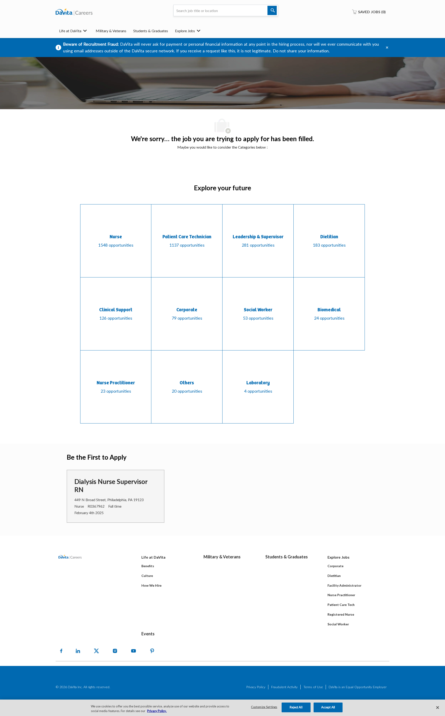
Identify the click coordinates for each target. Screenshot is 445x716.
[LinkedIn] (77, 650)
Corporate (335, 566)
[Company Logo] (74, 12)
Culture (147, 576)
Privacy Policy (255, 687)
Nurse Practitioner (341, 595)
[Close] (437, 707)
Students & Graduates (150, 31)
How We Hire (151, 585)
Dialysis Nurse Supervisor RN (110, 485)
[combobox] (226, 10)
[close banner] (387, 47)
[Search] (272, 10)
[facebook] (61, 650)
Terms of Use (313, 687)
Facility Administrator (344, 585)
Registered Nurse (340, 614)
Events (148, 633)
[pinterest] (152, 650)
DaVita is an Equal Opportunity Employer (358, 687)
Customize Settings (264, 707)
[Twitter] (96, 650)
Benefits (147, 566)
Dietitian (334, 576)
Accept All (328, 707)
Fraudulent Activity (284, 687)
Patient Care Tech (341, 605)
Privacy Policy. (157, 711)
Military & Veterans (111, 31)
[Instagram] (115, 650)
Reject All (296, 707)
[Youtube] (133, 650)
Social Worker (338, 624)
